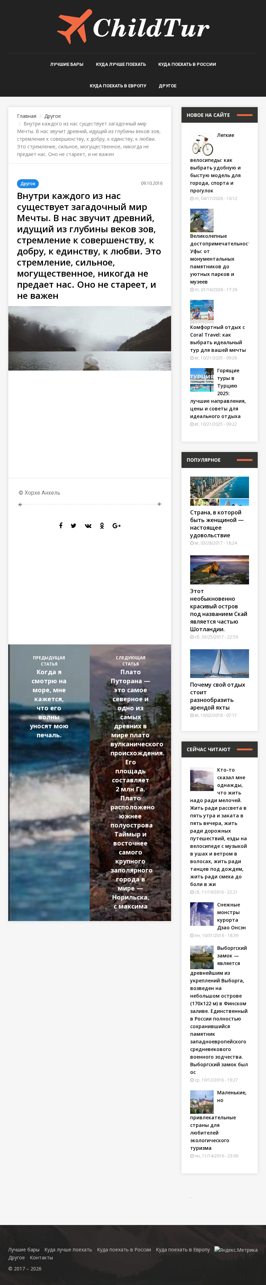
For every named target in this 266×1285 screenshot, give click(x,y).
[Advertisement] (90, 424)
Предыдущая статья (49, 697)
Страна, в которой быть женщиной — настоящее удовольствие (217, 524)
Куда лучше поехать (121, 64)
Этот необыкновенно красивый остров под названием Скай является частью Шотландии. (218, 610)
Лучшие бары (66, 64)
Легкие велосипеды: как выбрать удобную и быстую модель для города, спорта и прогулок (215, 163)
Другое (167, 85)
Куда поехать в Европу (118, 85)
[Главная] (133, 26)
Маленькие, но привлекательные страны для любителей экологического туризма (218, 1120)
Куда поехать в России (187, 64)
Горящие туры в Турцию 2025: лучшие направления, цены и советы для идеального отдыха (218, 393)
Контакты (41, 1257)
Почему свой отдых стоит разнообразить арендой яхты (217, 696)
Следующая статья (137, 782)
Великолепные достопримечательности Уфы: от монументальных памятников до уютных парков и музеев (222, 259)
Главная (26, 116)
